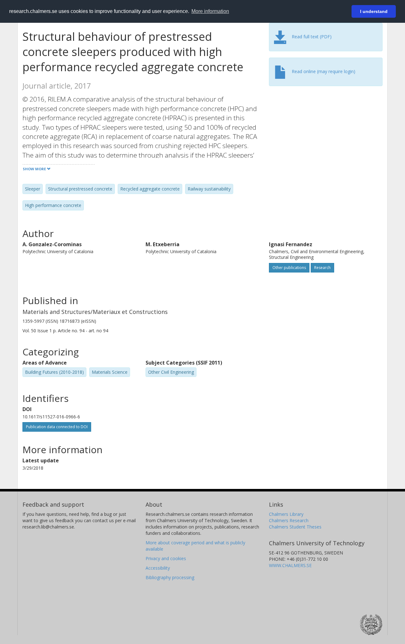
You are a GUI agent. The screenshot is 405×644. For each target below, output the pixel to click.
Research (322, 267)
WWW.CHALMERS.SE (290, 565)
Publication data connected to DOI (57, 426)
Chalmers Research (288, 520)
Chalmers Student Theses (295, 527)
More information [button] (210, 11)
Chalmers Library (286, 514)
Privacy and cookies (166, 558)
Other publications (289, 267)
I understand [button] (374, 11)
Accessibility (158, 568)
